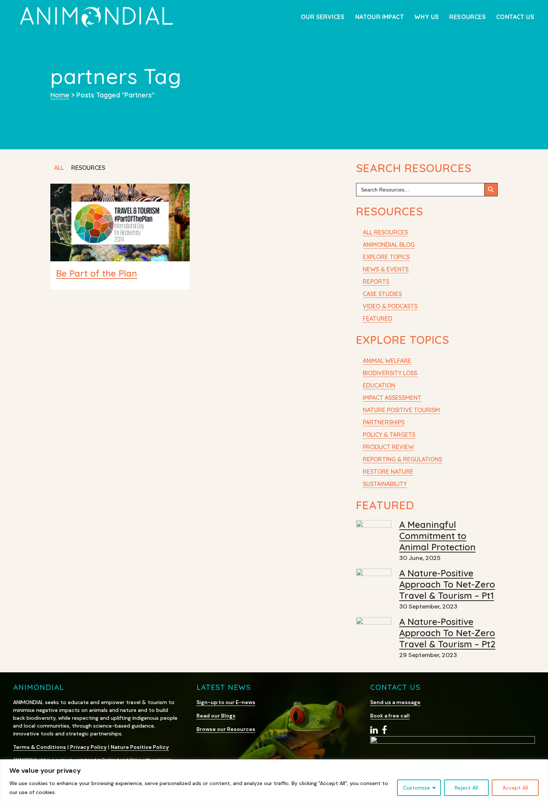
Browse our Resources (225, 729)
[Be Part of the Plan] (120, 222)
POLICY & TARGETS (389, 434)
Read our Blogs (216, 715)
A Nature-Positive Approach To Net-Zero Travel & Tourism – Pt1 (447, 584)
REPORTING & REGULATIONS (402, 459)
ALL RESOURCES (385, 232)
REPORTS (376, 281)
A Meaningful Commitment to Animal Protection (437, 536)
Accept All (515, 787)
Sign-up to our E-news (225, 702)
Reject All (466, 787)
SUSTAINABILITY (385, 484)
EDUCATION (379, 385)
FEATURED (377, 318)
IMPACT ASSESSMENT (392, 397)
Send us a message (395, 702)
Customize (416, 787)
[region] (274, 781)
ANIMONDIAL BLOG (389, 244)
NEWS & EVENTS (386, 269)
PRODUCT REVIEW (388, 447)
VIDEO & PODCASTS (390, 306)
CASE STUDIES (382, 294)
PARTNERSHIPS (383, 422)
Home (59, 95)
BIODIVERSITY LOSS (390, 373)
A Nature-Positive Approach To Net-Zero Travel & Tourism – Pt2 (447, 633)
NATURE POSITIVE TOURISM (401, 410)
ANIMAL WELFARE (387, 360)
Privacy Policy (88, 747)
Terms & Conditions (39, 747)
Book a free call (390, 715)
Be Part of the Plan (96, 273)
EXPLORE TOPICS (386, 257)
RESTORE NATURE (388, 471)
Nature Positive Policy (140, 747)
